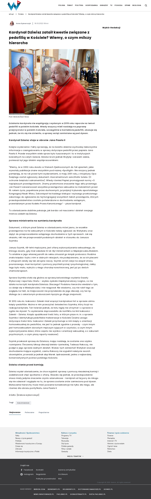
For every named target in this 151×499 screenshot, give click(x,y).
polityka (79, 5)
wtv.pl (11, 14)
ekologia (136, 5)
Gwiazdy (64, 451)
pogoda (118, 5)
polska (61, 5)
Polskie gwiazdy (67, 446)
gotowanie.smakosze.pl (89, 489)
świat (70, 5)
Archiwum (63, 474)
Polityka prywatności (46, 478)
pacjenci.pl (62, 494)
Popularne (44, 412)
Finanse (110, 435)
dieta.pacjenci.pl (97, 494)
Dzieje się (19, 446)
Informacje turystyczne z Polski (27, 451)
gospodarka (91, 5)
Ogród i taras (112, 446)
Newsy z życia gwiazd (23, 438)
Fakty (17, 435)
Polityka (18, 441)
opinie (127, 5)
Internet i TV (112, 441)
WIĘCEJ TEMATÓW (74, 456)
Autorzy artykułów (67, 470)
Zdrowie (18, 449)
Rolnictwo (111, 449)
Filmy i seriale (66, 449)
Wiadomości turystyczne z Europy (28, 443)
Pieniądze (111, 438)
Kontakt (40, 470)
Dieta (109, 451)
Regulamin (41, 474)
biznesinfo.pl (54, 489)
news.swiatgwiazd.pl (44, 494)
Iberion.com (39, 489)
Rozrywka (65, 441)
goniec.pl (108, 489)
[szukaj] (146, 5)
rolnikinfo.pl (69, 489)
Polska (21, 14)
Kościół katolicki (23, 403)
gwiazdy (104, 5)
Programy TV (66, 435)
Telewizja (64, 438)
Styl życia (65, 443)
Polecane (29, 412)
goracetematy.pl (78, 494)
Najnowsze (14, 412)
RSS (60, 478)
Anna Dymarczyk (23, 23)
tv (111, 5)
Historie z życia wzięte (115, 443)
